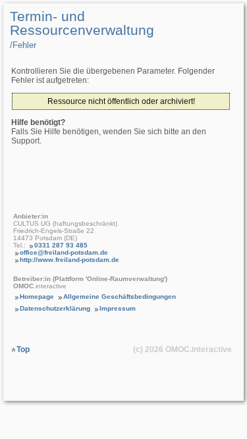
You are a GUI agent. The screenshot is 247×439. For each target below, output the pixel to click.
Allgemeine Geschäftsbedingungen (119, 296)
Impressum (117, 308)
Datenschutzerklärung (55, 308)
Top (23, 349)
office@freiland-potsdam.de (64, 252)
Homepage (37, 296)
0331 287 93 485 (61, 245)
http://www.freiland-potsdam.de (69, 259)
